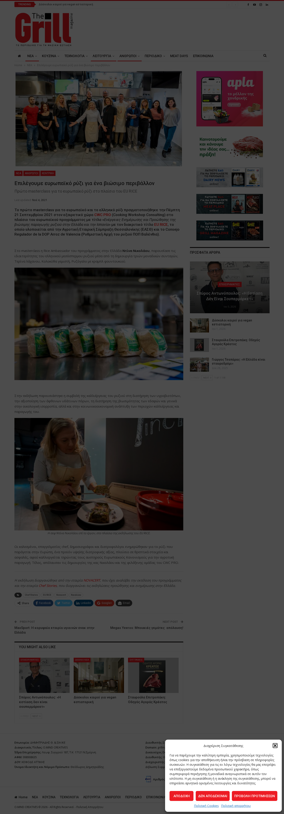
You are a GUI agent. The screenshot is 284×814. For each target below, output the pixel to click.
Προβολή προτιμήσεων (254, 796)
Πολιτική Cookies (206, 806)
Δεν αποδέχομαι (212, 796)
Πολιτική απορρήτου (236, 806)
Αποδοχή (182, 796)
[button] (275, 745)
